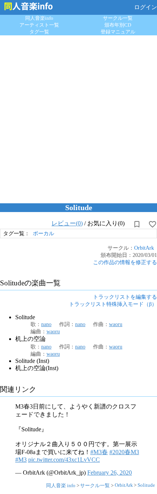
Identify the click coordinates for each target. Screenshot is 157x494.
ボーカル (43, 233)
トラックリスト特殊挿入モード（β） (113, 304)
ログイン (145, 7)
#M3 (21, 459)
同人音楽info (39, 18)
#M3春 (99, 452)
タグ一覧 (39, 32)
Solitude (146, 485)
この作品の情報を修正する (125, 262)
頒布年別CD (117, 25)
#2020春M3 (124, 452)
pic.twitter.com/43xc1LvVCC (64, 459)
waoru (115, 324)
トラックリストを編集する (125, 297)
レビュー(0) (67, 223)
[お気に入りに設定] (152, 224)
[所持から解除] (136, 224)
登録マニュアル (118, 32)
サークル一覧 (118, 18)
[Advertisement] (78, 117)
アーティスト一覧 (39, 25)
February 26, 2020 (109, 472)
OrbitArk (144, 248)
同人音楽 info (60, 485)
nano (46, 324)
